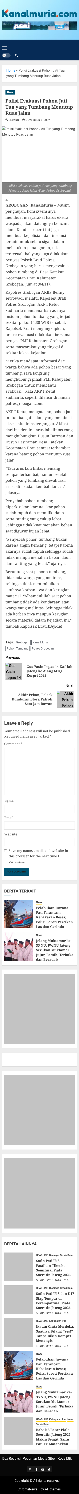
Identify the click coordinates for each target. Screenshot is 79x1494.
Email (8, 817)
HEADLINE (42, 1255)
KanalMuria (40, 642)
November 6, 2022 (37, 120)
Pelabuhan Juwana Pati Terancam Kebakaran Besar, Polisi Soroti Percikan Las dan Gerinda (54, 917)
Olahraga (54, 1255)
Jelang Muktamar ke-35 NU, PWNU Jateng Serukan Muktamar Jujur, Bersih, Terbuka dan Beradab (55, 950)
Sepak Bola (66, 1255)
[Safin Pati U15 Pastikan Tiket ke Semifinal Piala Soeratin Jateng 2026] (18, 1267)
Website (10, 834)
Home (10, 70)
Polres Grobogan (43, 648)
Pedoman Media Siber (39, 1459)
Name (9, 801)
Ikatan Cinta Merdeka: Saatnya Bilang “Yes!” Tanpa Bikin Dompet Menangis (55, 1333)
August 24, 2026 (50, 1280)
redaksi (14, 120)
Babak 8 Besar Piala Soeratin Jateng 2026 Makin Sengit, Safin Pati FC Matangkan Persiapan (53, 1439)
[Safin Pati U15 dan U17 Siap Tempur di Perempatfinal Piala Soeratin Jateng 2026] (18, 1299)
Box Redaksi (11, 1459)
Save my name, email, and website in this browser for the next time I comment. (38, 856)
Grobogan (22, 642)
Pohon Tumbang (17, 648)
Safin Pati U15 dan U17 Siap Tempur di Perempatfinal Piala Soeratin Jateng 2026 (55, 1300)
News (10, 92)
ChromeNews (27, 1489)
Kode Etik (65, 1459)
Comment (13, 744)
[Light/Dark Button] (6, 55)
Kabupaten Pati (57, 1320)
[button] (4, 45)
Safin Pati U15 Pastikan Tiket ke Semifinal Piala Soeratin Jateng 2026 (53, 1267)
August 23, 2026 (50, 1346)
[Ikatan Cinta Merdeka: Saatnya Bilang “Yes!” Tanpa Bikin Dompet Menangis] (18, 1332)
